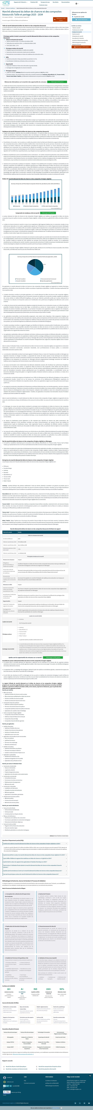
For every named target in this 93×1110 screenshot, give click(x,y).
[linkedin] (75, 1103)
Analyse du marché (77, 32)
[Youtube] (89, 1103)
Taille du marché (76, 28)
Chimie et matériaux (10, 8)
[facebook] (84, 1103)
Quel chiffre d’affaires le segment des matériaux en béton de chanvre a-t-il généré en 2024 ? (27, 858)
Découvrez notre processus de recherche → (23, 1054)
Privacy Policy (55, 1108)
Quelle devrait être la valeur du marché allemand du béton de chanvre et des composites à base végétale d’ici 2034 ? (34, 855)
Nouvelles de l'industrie (78, 38)
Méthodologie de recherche (79, 42)
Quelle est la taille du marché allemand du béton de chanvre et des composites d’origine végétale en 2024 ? (31, 843)
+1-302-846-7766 (74, 1086)
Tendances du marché (77, 30)
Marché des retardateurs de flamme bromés (16, 1069)
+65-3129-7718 (73, 1087)
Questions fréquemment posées (80, 40)
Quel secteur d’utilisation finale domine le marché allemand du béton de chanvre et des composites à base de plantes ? (32, 866)
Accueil (2, 8)
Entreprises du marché (77, 36)
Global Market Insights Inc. (9, 1103)
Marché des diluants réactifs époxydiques (16, 1066)
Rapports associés (76, 44)
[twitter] (79, 1103)
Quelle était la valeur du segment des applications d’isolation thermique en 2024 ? (25, 862)
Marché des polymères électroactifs (47, 1069)
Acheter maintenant (82, 19)
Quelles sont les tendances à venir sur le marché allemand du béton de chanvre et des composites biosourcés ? (32, 870)
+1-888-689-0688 (75, 1084)
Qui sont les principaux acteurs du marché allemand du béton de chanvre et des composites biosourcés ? (31, 874)
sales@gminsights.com (75, 1089)
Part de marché (75, 34)
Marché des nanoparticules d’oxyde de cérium (50, 1066)
